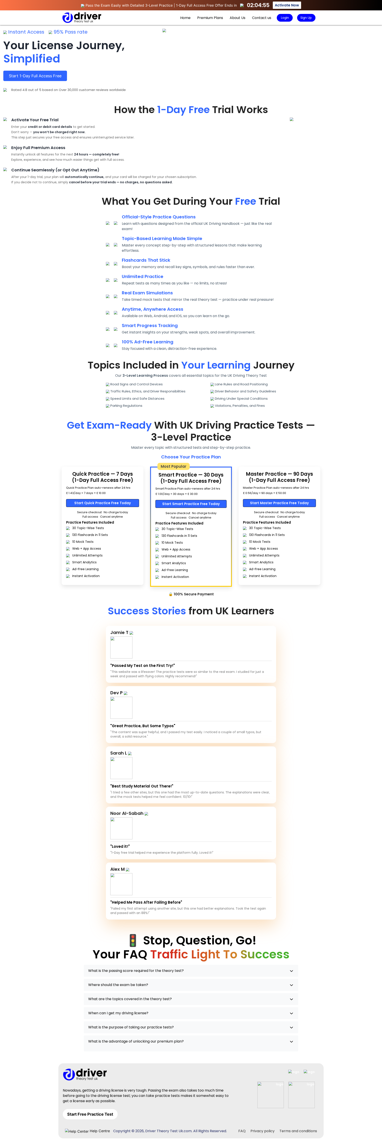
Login (284, 17)
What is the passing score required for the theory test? (136, 970)
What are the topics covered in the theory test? (130, 998)
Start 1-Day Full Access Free (35, 76)
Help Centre (99, 1131)
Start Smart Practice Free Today (191, 504)
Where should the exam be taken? (118, 984)
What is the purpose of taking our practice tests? (131, 1027)
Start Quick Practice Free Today (102, 503)
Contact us (261, 17)
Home (185, 17)
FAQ (242, 1131)
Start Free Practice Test (90, 1114)
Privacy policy (262, 1131)
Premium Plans (210, 17)
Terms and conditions (298, 1131)
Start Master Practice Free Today (279, 503)
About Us (237, 17)
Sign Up (306, 17)
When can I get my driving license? (118, 1013)
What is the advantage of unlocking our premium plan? (136, 1041)
